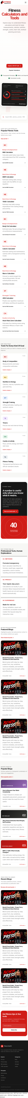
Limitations (3, 1077)
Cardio (16, 1066)
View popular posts (7, 777)
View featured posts (7, 637)
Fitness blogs (4, 1061)
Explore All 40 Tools (14, 65)
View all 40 (4, 138)
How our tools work (10, 511)
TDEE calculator (4, 1066)
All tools (2, 1059)
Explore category (7, 369)
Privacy (2, 1075)
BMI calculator (4, 1064)
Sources (3, 1080)
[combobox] (15, 117)
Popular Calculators (14, 70)
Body (16, 1059)
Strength (17, 1064)
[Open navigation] (25, 2)
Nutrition (17, 1061)
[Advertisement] (14, 49)
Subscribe (14, 1030)
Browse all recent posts (8, 887)
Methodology (4, 1073)
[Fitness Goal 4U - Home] (6, 2)
